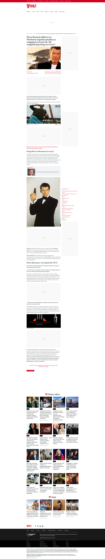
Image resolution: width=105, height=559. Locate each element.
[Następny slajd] (78, 505)
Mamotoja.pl (42, 541)
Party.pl (28, 541)
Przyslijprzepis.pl (56, 545)
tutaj (36, 557)
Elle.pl (67, 541)
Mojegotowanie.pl (43, 543)
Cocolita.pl (28, 545)
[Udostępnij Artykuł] (59, 72)
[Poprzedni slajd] (27, 505)
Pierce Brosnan (30, 370)
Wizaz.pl (67, 543)
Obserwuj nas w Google (52, 72)
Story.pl (67, 545)
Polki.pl (54, 541)
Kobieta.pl (54, 543)
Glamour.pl (28, 543)
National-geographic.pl (44, 545)
